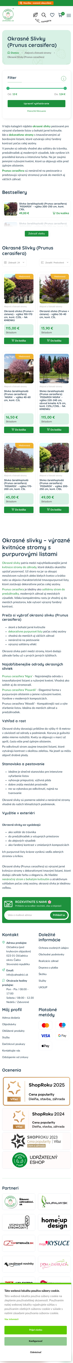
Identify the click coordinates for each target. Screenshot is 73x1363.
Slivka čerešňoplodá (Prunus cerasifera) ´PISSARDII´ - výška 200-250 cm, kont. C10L (43, 206)
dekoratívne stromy (21, 134)
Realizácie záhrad (48, 961)
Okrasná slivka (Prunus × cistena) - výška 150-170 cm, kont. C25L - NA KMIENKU (18, 316)
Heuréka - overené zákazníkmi (37, 3)
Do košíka (62, 213)
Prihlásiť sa (59, 915)
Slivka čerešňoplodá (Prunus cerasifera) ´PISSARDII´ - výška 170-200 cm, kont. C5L (44, 225)
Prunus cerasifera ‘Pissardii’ (19, 690)
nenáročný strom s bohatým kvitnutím (25, 879)
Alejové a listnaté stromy (15, 306)
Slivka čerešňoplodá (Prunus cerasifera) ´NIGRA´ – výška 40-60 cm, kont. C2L (17, 396)
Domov (15, 53)
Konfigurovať (35, 1341)
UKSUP (43, 987)
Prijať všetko (35, 1330)
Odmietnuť (35, 1352)
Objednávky (9, 1024)
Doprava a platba (48, 967)
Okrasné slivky (11, 563)
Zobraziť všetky (36, 233)
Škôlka (42, 974)
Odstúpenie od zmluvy (15, 1057)
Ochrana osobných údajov (54, 948)
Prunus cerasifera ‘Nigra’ (17, 676)
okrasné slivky (41, 126)
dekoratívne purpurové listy (25, 631)
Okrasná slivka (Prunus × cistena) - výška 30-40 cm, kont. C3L (54, 314)
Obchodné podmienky (51, 954)
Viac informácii (11, 1319)
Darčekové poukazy (13, 1044)
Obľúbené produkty (13, 1031)
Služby (42, 981)
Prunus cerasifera (13, 170)
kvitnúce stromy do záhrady (19, 567)
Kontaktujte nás (11, 1050)
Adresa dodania (11, 1017)
